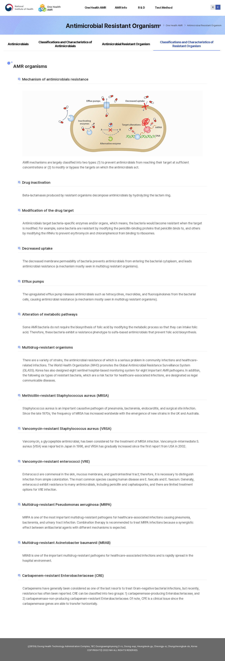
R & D (141, 7)
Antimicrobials (18, 44)
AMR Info (121, 7)
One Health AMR (95, 7)
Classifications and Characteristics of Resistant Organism (186, 44)
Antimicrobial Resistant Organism (126, 44)
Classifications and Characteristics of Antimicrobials (65, 44)
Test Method (163, 7)
